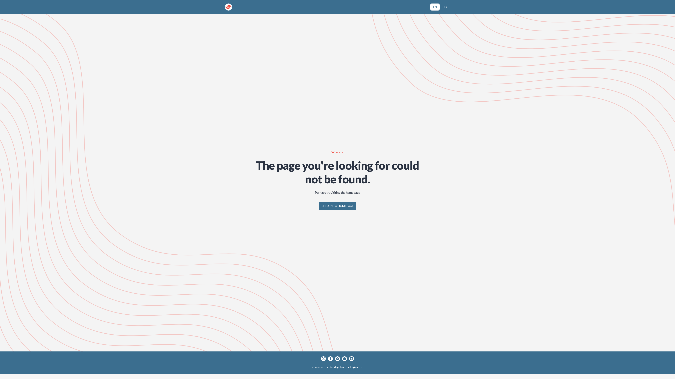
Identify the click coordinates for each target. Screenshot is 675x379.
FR (445, 7)
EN (435, 7)
